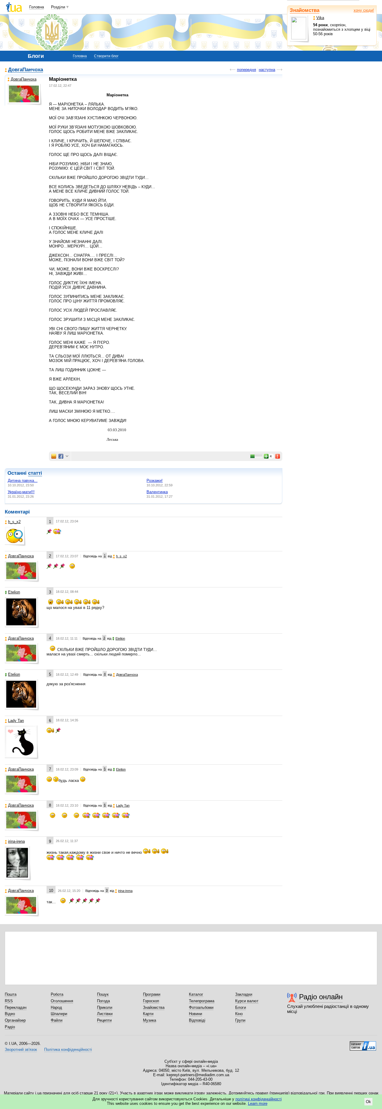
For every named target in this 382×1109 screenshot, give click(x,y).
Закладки (243, 994)
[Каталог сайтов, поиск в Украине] (363, 1043)
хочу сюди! (364, 10)
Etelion (14, 592)
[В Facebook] (60, 456)
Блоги (240, 1007)
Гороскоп (151, 1001)
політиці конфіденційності (258, 1099)
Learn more (257, 1103)
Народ (56, 1007)
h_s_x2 (14, 521)
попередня (246, 69)
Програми (151, 994)
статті (35, 473)
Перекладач (16, 1007)
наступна (267, 69)
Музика (149, 1020)
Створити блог (106, 56)
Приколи (104, 1007)
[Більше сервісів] (67, 456)
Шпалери (59, 1013)
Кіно (239, 1013)
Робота (57, 994)
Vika (320, 18)
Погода (103, 1001)
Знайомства (304, 10)
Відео (10, 1013)
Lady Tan (16, 720)
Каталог (196, 994)
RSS (9, 1001)
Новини (195, 1013)
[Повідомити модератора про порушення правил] (278, 456)
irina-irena (16, 841)
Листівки (105, 1013)
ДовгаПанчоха (25, 69)
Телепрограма (201, 1001)
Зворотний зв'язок (21, 1049)
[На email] (53, 456)
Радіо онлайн (321, 997)
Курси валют (246, 1001)
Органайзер (15, 1020)
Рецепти (104, 1020)
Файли (56, 1020)
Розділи (58, 7)
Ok (368, 1101)
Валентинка (157, 492)
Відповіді (197, 1020)
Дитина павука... (23, 480)
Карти (148, 1013)
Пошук (103, 994)
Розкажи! (155, 480)
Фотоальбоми (201, 1007)
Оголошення (62, 1001)
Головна (36, 7)
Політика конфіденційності (68, 1049)
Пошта (10, 994)
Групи (240, 1020)
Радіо (10, 1027)
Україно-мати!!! (21, 492)
